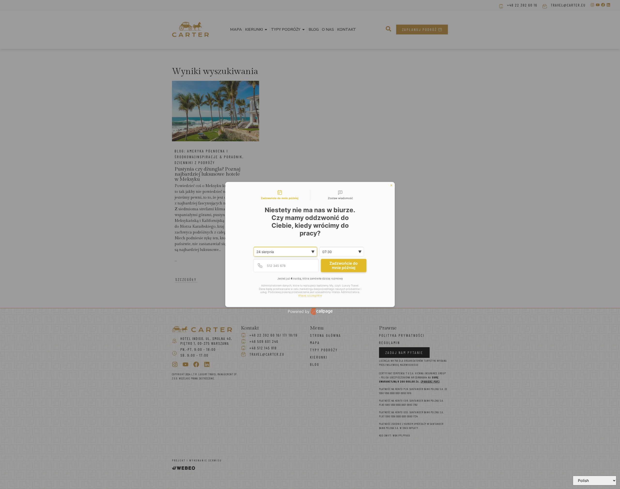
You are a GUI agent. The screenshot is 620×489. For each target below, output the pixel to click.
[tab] (279, 195)
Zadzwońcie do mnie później (343, 265)
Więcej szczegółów (310, 295)
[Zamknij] (391, 185)
